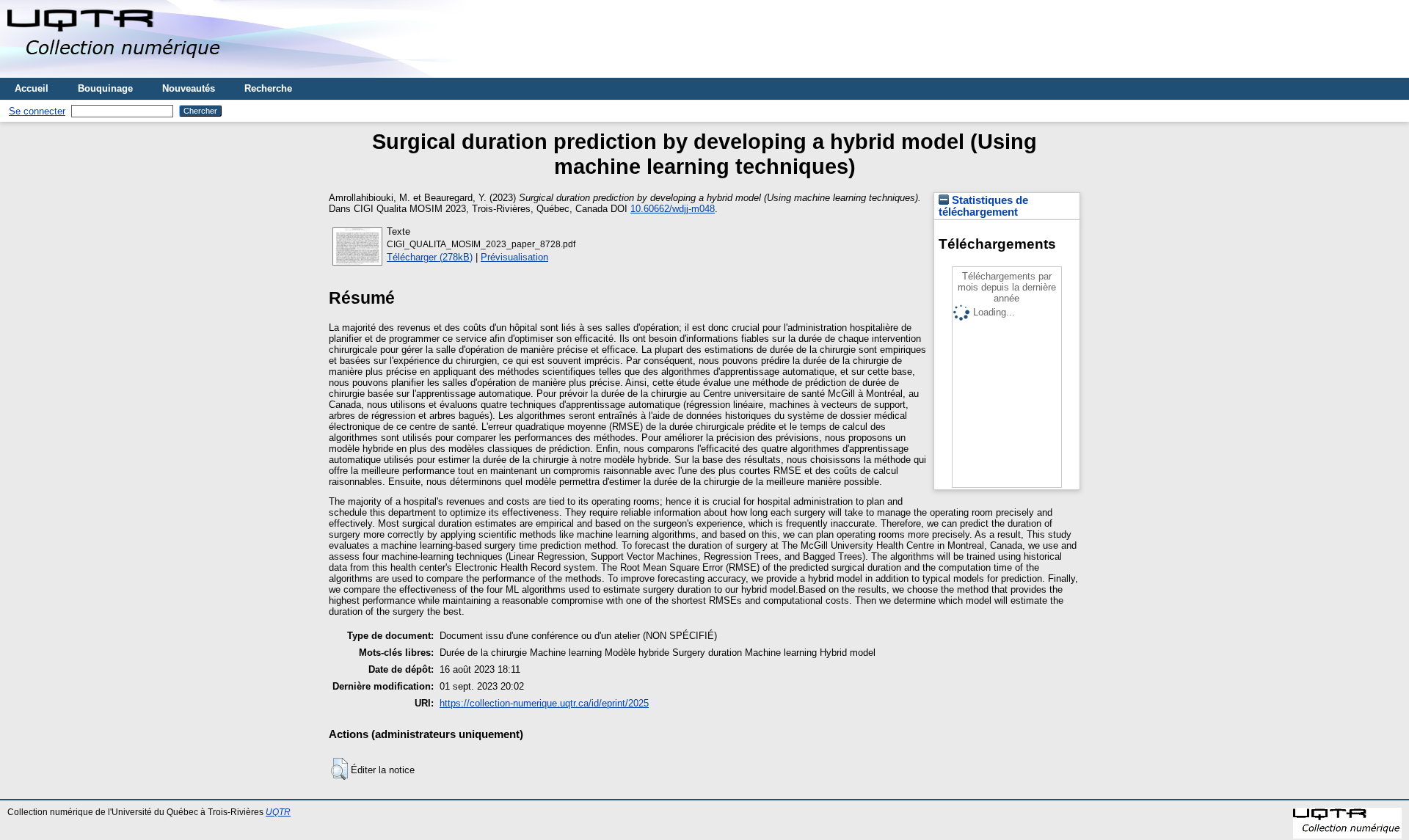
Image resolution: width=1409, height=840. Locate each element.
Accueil (31, 88)
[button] (339, 769)
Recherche (268, 88)
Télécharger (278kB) (430, 257)
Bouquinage (105, 88)
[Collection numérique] (115, 72)
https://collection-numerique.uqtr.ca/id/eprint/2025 (544, 703)
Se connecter (37, 111)
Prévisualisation (514, 257)
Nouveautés (188, 88)
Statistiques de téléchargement (983, 206)
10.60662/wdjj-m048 (672, 208)
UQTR (278, 812)
